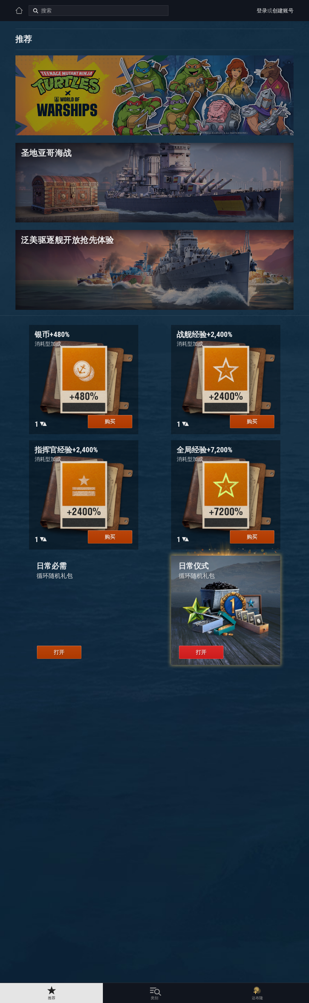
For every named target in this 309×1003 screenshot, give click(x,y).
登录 (262, 11)
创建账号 (283, 11)
